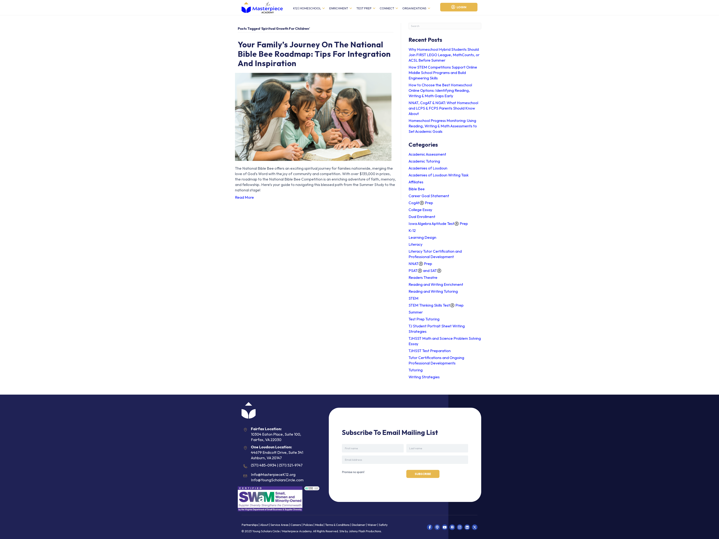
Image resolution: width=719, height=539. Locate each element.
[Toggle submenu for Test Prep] (374, 8)
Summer (416, 312)
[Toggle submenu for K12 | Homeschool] (323, 8)
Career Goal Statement (429, 195)
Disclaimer (359, 525)
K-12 (412, 230)
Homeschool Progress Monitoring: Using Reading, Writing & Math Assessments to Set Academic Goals (443, 126)
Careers (296, 525)
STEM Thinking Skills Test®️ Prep (436, 305)
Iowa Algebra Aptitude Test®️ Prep (438, 223)
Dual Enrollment (422, 216)
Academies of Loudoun (428, 168)
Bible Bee (417, 189)
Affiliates (416, 182)
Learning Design (422, 237)
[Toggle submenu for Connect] (397, 8)
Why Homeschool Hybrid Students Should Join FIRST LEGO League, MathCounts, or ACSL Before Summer (444, 55)
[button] (430, 527)
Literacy (415, 244)
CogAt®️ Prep (421, 202)
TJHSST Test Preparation (430, 350)
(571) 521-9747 (291, 465)
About (264, 525)
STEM (413, 298)
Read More (244, 197)
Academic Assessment (427, 154)
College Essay (420, 209)
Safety (383, 525)
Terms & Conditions (337, 525)
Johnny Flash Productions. (365, 531)
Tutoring (416, 370)
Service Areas (279, 525)
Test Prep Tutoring (424, 319)
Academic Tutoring (424, 161)
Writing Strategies (424, 377)
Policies (308, 525)
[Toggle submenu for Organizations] (429, 8)
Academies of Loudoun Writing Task (439, 175)
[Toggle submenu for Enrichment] (350, 8)
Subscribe (423, 474)
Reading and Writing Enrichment (436, 284)
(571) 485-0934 (263, 465)
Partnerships (250, 525)
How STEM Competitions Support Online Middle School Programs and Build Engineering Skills (443, 72)
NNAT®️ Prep (420, 263)
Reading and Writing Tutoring (433, 291)
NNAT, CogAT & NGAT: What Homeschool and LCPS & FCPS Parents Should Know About (443, 108)
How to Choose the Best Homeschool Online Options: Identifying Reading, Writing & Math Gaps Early (440, 90)
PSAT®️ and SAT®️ (425, 270)
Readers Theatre (423, 277)
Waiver (372, 525)
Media (319, 525)
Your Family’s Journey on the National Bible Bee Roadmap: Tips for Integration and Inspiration (314, 54)
